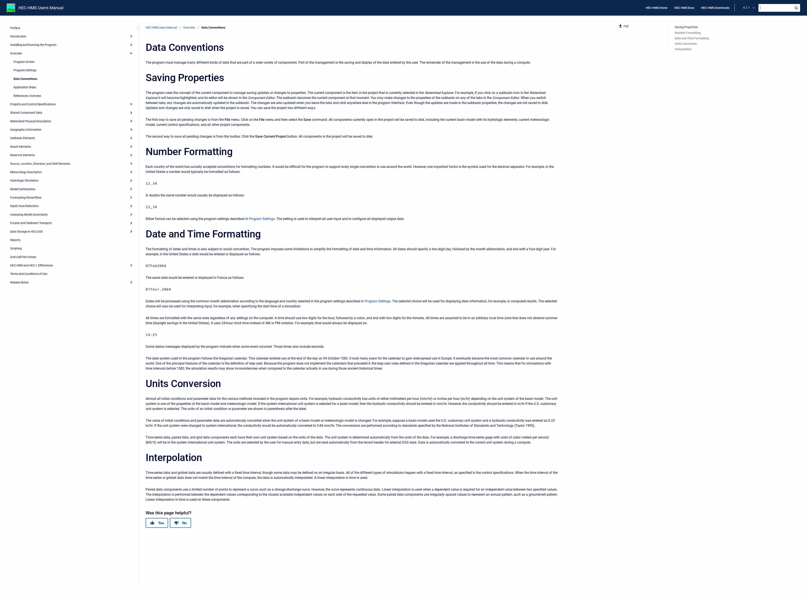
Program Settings (24, 70)
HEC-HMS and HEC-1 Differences (31, 265)
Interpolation (683, 49)
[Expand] (131, 36)
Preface (15, 27)
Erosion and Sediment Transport (31, 223)
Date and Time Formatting (692, 38)
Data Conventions (25, 78)
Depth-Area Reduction (24, 206)
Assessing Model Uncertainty (29, 214)
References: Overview (27, 95)
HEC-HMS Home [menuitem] (656, 7)
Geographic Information (25, 129)
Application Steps (24, 87)
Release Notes (19, 282)
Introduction (18, 36)
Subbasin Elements (22, 138)
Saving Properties (686, 27)
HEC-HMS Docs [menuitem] (684, 7)
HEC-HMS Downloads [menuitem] (715, 7)
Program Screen (23, 61)
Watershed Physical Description (30, 121)
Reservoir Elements (22, 155)
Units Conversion (686, 43)
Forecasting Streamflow (25, 197)
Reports (15, 240)
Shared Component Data (26, 112)
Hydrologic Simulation (24, 180)
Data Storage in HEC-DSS (26, 231)
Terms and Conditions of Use (28, 273)
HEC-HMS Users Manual (40, 7)
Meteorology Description (26, 172)
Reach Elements (20, 146)
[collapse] (131, 53)
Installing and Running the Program (33, 44)
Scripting (16, 248)
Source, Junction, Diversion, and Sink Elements (40, 163)
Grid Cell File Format (23, 256)
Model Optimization (23, 189)
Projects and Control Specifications (33, 104)
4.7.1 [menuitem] (746, 7)
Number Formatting (688, 32)
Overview (16, 53)
